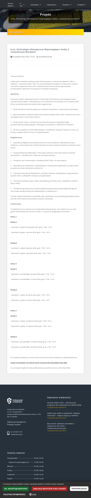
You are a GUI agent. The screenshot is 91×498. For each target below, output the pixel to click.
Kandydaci (35, 5)
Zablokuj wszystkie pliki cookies (49, 488)
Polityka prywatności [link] (14, 494)
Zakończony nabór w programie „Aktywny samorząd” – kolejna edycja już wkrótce (63, 414)
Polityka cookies (13, 424)
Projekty (81, 5)
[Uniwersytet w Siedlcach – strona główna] (33, 494)
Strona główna (10, 4)
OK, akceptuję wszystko (15, 488)
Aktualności (51, 5)
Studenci (65, 5)
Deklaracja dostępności (16, 422)
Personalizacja (79, 488)
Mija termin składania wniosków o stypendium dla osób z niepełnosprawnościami (60, 426)
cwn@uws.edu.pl (16, 434)
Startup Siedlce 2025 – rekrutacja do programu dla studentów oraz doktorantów (64, 404)
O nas (21, 4)
